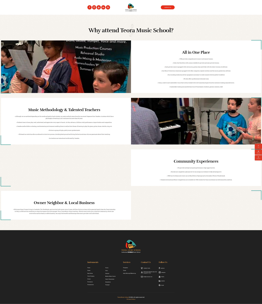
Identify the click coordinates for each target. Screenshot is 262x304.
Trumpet (107, 284)
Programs (125, 267)
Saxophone (108, 282)
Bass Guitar (90, 273)
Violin (106, 267)
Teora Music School (123, 297)
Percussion (90, 281)
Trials (124, 270)
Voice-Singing (90, 276)
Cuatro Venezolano (109, 279)
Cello (106, 270)
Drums (89, 279)
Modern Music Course (110, 276)
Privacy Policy (131, 299)
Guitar (88, 270)
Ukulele (107, 273)
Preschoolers (90, 284)
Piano (88, 267)
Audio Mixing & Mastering (129, 273)
